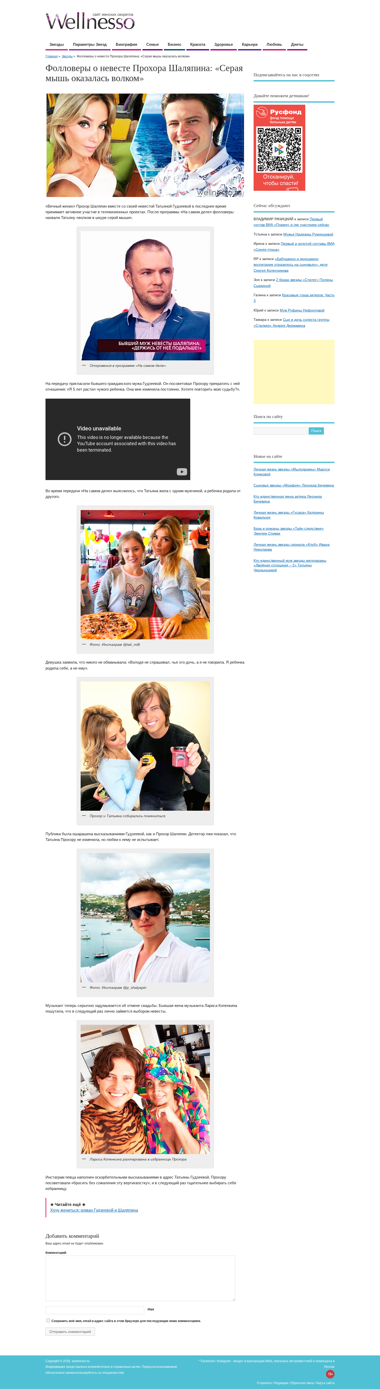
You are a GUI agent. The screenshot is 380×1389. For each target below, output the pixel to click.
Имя (151, 1309)
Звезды (56, 44)
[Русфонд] (279, 191)
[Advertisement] (294, 372)
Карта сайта (325, 1383)
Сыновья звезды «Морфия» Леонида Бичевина (294, 485)
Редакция (281, 1383)
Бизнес (174, 44)
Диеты (297, 44)
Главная (51, 56)
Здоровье (223, 44)
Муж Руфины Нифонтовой (302, 310)
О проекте (264, 1383)
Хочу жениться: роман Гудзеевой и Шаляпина (94, 1210)
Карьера (249, 44)
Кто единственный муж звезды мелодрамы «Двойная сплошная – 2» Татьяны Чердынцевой (290, 565)
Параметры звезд (90, 44)
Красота (197, 44)
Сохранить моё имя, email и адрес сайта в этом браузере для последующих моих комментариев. (126, 1321)
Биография (126, 44)
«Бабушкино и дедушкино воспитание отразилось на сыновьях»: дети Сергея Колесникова (291, 264)
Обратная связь (302, 1383)
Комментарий (55, 1253)
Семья (152, 44)
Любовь (274, 44)
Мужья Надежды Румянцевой (308, 234)
